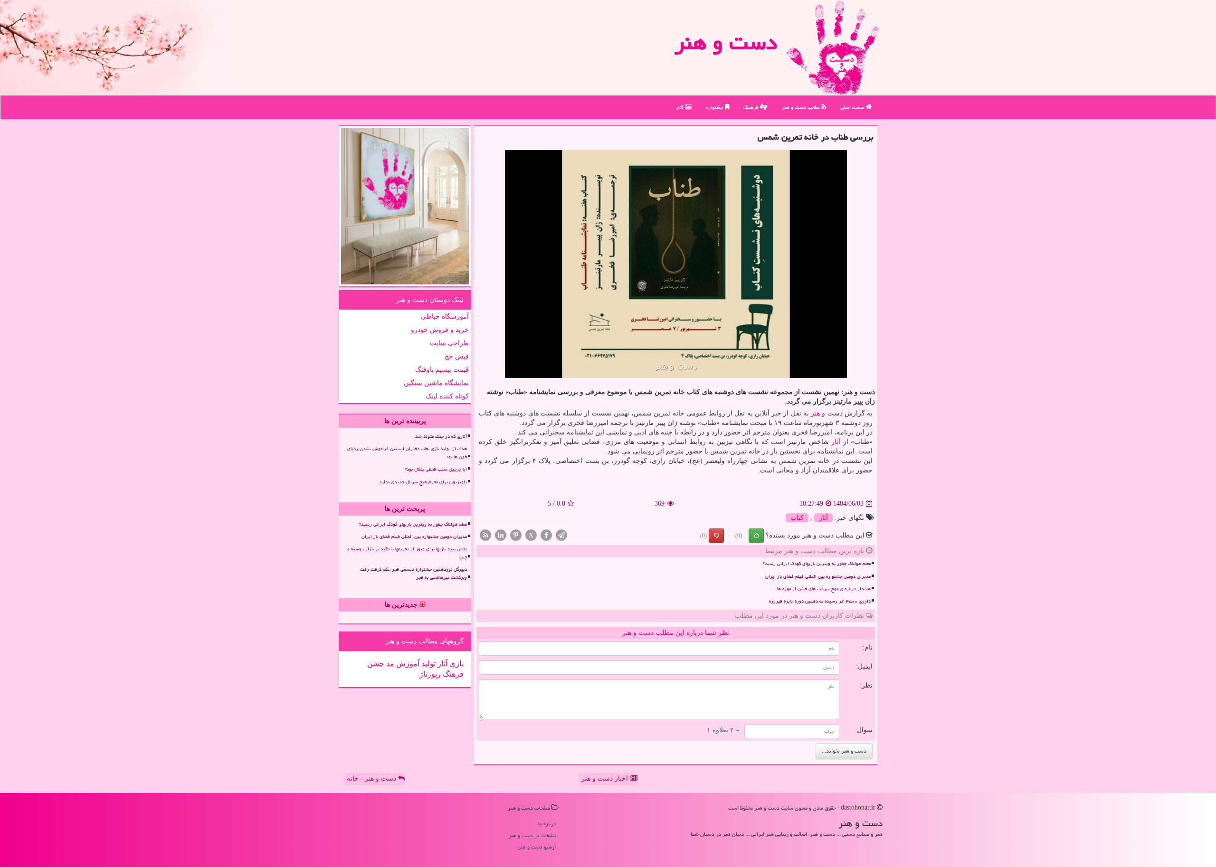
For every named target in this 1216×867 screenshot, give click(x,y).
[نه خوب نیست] (716, 535)
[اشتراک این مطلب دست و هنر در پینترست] (515, 534)
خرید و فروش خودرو (440, 329)
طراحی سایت (449, 343)
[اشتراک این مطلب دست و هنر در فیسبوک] (546, 534)
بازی (455, 664)
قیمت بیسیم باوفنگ (442, 369)
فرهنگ (751, 107)
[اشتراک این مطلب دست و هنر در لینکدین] (500, 534)
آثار (680, 107)
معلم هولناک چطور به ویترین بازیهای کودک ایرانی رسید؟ (817, 563)
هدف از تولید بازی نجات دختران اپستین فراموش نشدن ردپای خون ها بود (407, 453)
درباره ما (547, 824)
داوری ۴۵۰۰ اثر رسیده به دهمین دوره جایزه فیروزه (820, 601)
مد (389, 664)
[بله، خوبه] (756, 535)
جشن (375, 664)
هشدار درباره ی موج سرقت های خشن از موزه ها (824, 589)
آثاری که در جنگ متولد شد (441, 436)
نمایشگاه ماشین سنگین (436, 382)
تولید (427, 664)
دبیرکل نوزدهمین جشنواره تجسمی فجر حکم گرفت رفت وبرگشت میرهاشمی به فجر (413, 573)
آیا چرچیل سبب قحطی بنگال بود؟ (436, 469)
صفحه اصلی (853, 107)
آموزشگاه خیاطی (445, 316)
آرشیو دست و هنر (537, 847)
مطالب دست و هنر (801, 107)
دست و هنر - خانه (372, 778)
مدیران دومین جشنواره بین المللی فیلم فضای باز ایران (818, 576)
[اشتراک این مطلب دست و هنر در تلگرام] (561, 534)
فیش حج (457, 356)
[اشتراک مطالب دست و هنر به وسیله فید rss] (485, 534)
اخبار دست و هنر (605, 778)
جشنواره (715, 107)
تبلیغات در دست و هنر (532, 835)
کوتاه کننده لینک (447, 396)
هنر (815, 413)
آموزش (406, 664)
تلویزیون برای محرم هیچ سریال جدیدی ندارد (423, 482)
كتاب (797, 517)
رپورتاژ (430, 674)
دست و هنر (725, 42)
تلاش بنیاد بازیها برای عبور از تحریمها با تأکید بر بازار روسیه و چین (407, 553)
